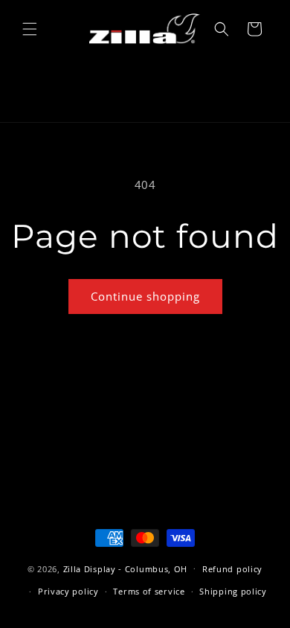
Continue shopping (145, 296)
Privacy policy (68, 591)
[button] (29, 29)
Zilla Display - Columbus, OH (125, 568)
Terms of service (148, 591)
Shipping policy (233, 591)
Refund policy (232, 568)
